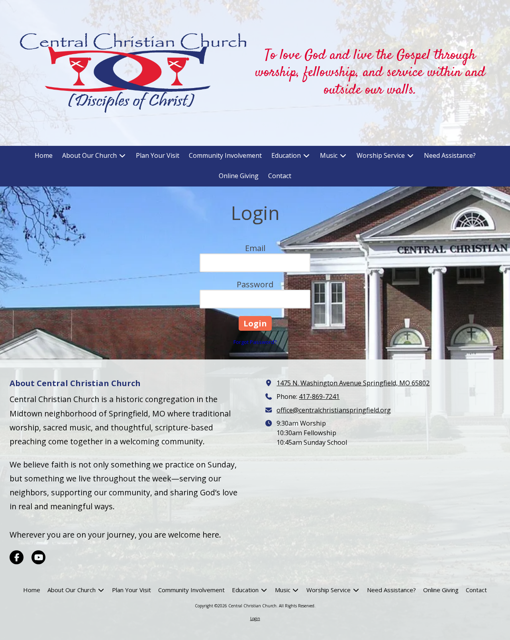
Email (255, 248)
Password (255, 284)
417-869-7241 (319, 396)
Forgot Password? (255, 342)
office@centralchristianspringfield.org (334, 410)
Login (255, 618)
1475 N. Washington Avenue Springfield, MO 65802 (353, 383)
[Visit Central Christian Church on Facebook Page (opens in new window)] (17, 557)
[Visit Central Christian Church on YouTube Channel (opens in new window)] (38, 557)
